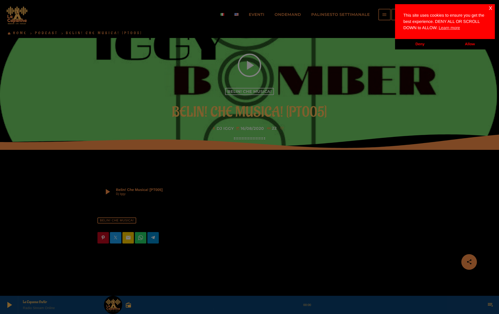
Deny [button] (419, 44)
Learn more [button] (449, 28)
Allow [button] (470, 44)
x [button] (490, 7)
